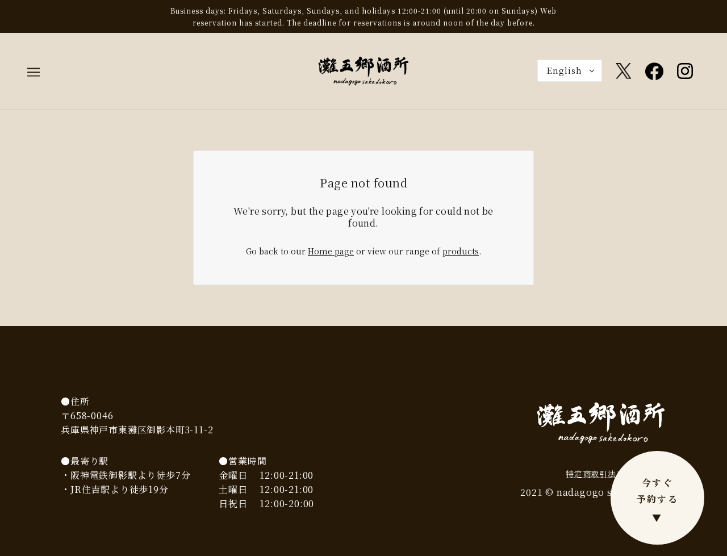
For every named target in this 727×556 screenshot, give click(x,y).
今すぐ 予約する (658, 500)
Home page (331, 251)
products (460, 251)
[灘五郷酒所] (363, 70)
